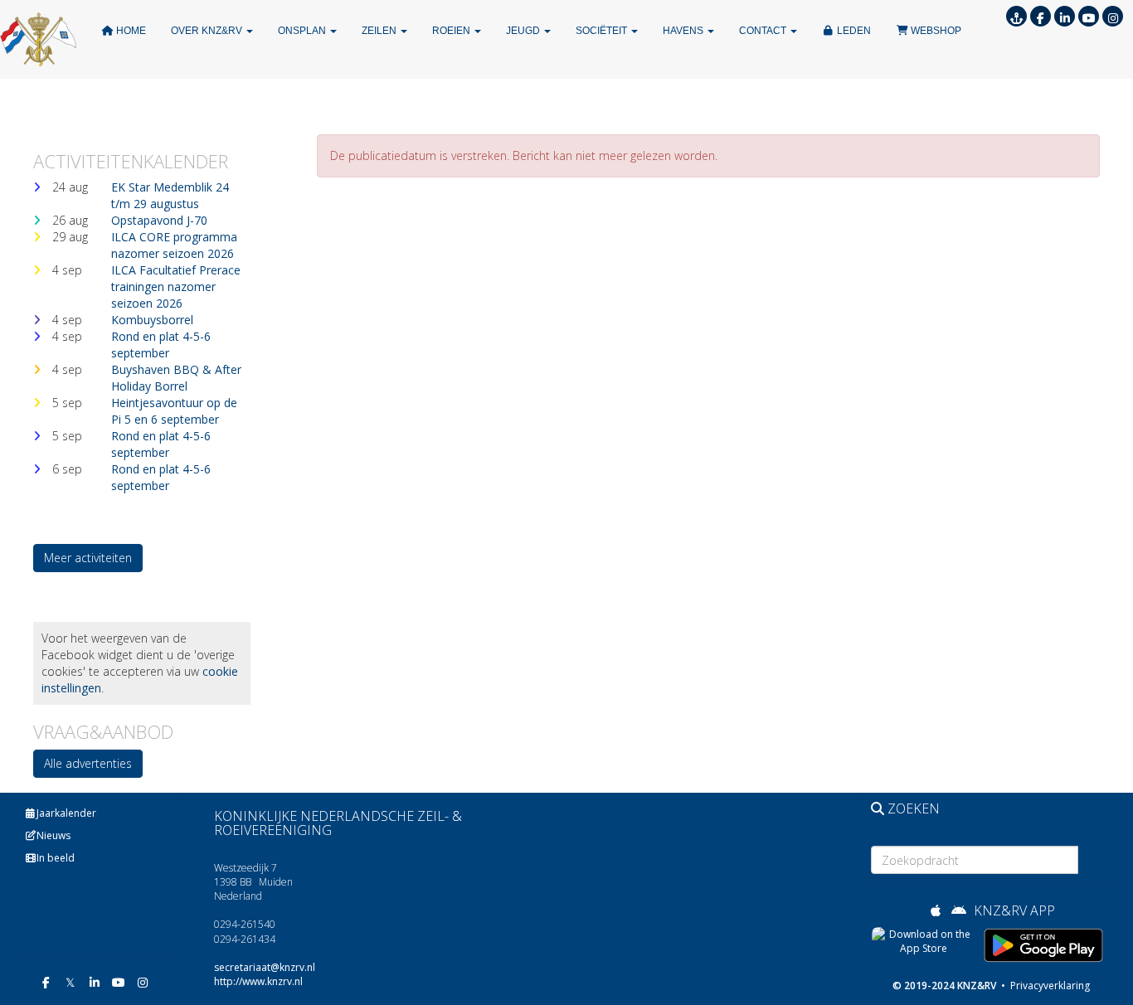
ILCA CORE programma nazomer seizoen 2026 (174, 245)
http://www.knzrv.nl (258, 981)
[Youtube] (1089, 18)
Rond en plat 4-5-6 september (161, 344)
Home (130, 30)
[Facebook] (1040, 18)
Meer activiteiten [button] (88, 558)
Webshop (934, 30)
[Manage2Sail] (1016, 18)
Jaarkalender (66, 813)
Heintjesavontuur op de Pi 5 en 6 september (174, 411)
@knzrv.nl (264, 967)
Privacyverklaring (1049, 985)
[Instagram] (1113, 18)
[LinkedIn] (1065, 18)
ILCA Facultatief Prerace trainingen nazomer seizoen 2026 (176, 286)
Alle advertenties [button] (88, 763)
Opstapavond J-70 (159, 220)
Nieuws (53, 835)
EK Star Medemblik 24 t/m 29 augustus (170, 195)
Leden (852, 30)
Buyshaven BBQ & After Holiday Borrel (176, 378)
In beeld (55, 858)
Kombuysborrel (152, 320)
